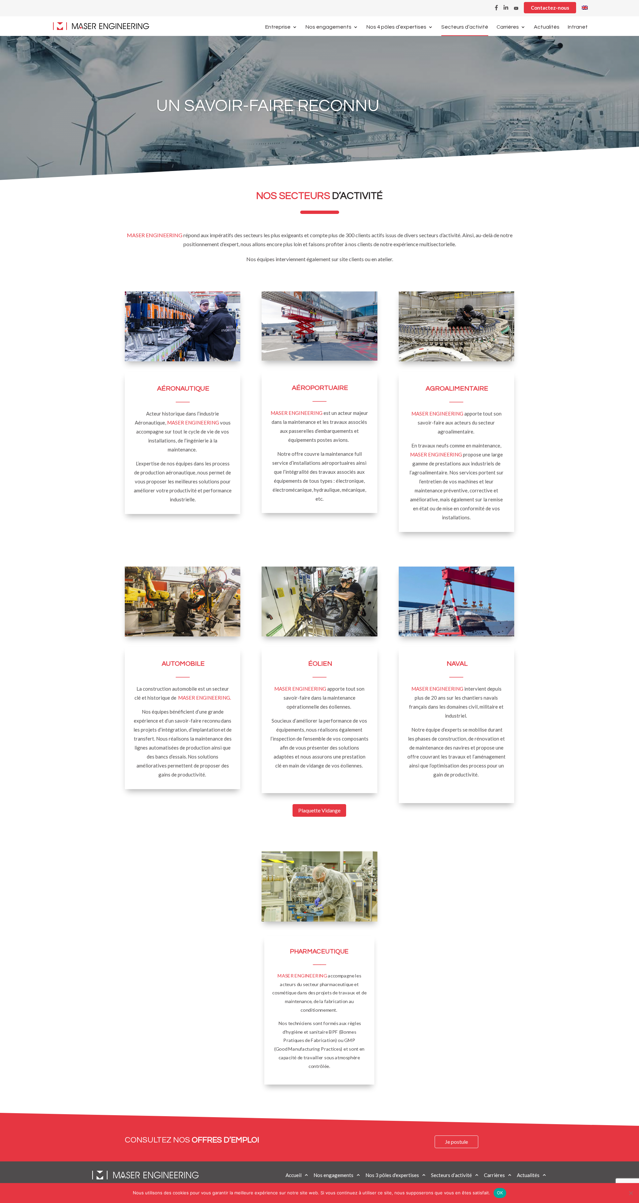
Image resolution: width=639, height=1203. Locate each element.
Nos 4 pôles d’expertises (396, 27)
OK (500, 1192)
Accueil (294, 1175)
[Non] (630, 1193)
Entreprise (278, 27)
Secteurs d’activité (464, 27)
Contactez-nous (550, 8)
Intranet (578, 27)
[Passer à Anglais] (585, 9)
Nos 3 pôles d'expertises (392, 1175)
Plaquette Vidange (319, 810)
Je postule (456, 1141)
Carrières (508, 27)
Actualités (546, 27)
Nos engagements (328, 27)
